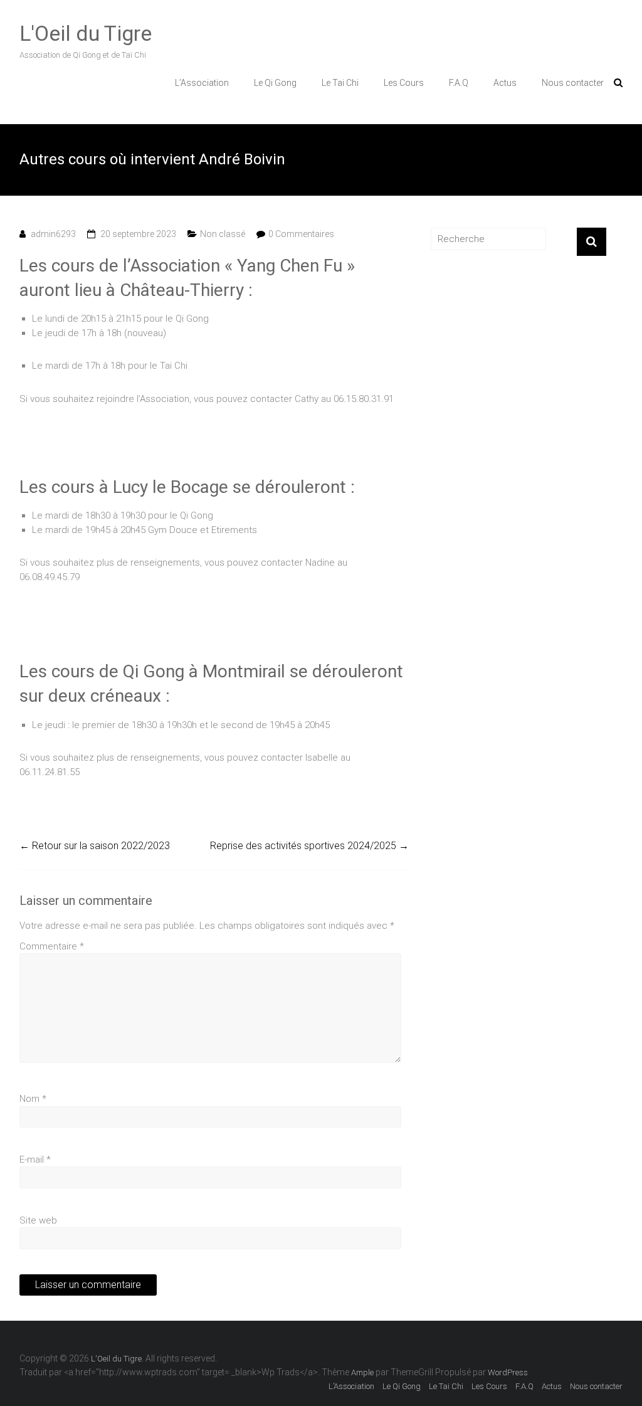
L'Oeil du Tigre (85, 33)
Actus (505, 83)
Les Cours (404, 83)
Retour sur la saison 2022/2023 (94, 846)
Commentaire (51, 946)
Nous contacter (573, 83)
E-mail (35, 1159)
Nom (32, 1098)
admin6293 (53, 234)
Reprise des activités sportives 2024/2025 (309, 846)
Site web (38, 1220)
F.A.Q (458, 83)
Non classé (222, 234)
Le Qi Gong (275, 83)
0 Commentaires (301, 234)
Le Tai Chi (340, 83)
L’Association (202, 83)
